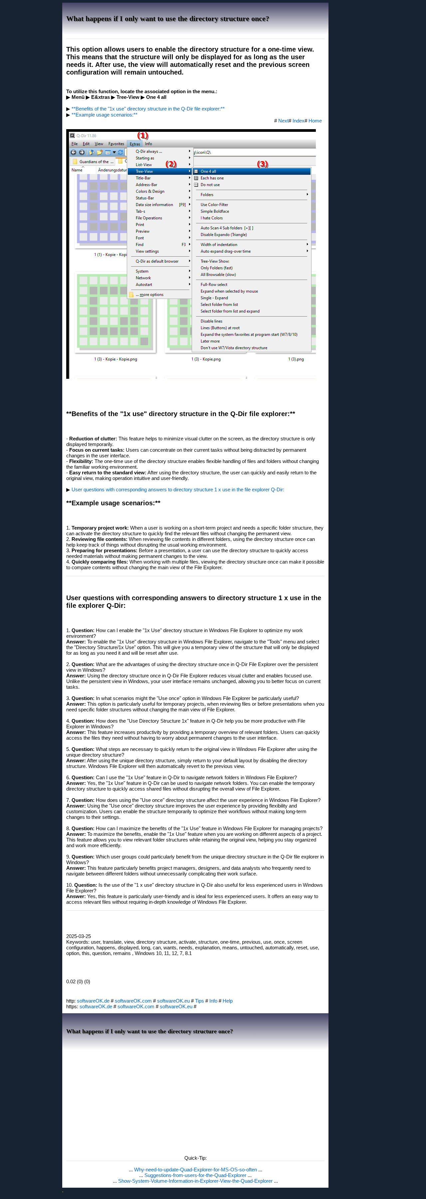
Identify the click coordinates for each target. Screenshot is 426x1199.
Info (213, 1001)
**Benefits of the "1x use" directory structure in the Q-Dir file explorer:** (148, 109)
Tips (199, 1001)
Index (299, 120)
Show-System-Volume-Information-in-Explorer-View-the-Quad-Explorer (196, 1181)
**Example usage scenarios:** (104, 115)
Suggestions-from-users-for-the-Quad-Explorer (196, 1175)
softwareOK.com (133, 1001)
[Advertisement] (195, 1100)
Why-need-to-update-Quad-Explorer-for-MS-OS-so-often (196, 1169)
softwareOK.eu (173, 1001)
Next (283, 120)
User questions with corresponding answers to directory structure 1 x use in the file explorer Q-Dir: (178, 489)
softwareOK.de (93, 1001)
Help (228, 1001)
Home (315, 120)
